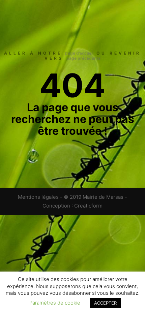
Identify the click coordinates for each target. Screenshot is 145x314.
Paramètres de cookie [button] (54, 303)
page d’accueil (79, 53)
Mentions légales (38, 197)
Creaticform (88, 205)
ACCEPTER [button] (105, 303)
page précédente (83, 58)
